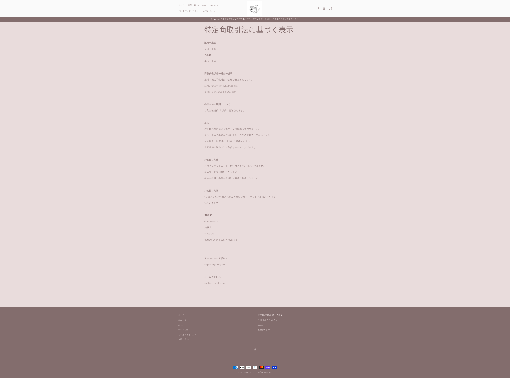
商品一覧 (182, 320)
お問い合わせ (184, 339)
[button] (193, 5)
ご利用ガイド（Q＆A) (267, 320)
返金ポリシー (264, 330)
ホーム (181, 315)
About (180, 325)
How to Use (183, 330)
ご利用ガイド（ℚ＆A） (189, 335)
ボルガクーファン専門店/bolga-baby (258, 372)
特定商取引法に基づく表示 (270, 315)
